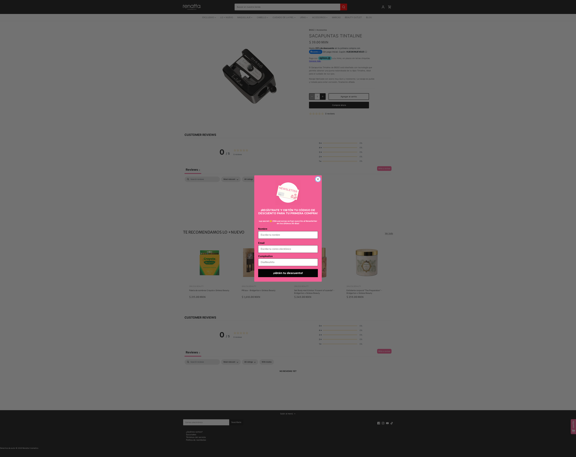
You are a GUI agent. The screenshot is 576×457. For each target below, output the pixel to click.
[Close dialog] (318, 179)
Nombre (262, 229)
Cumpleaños (265, 256)
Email (261, 243)
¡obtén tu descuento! (288, 273)
